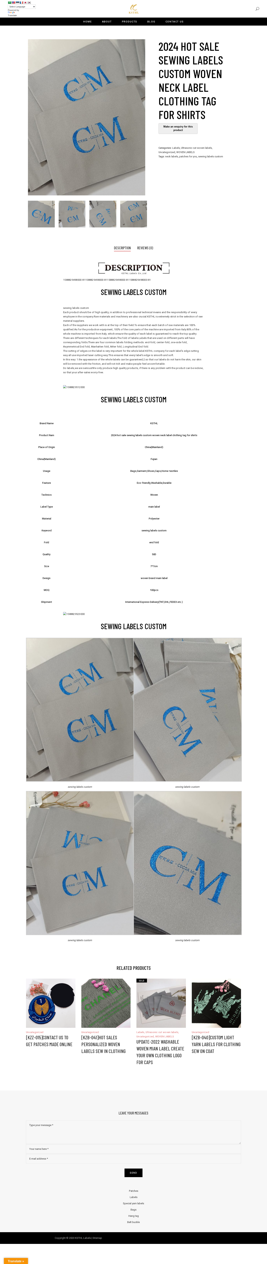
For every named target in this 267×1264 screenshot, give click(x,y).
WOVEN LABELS (185, 152)
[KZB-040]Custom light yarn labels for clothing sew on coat (216, 1044)
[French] (21, 2)
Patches (133, 1191)
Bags (133, 1209)
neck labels (171, 156)
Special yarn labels (133, 1203)
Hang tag (133, 1216)
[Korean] (29, 2)
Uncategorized (167, 152)
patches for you (188, 156)
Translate (12, 15)
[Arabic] (9, 2)
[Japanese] (25, 2)
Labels (176, 148)
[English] (13, 2)
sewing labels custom (210, 156)
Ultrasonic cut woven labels (196, 148)
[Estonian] (17, 2)
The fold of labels (127, 338)
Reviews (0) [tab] (145, 248)
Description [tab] (122, 248)
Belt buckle (133, 1222)
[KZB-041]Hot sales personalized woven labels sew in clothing (103, 1044)
